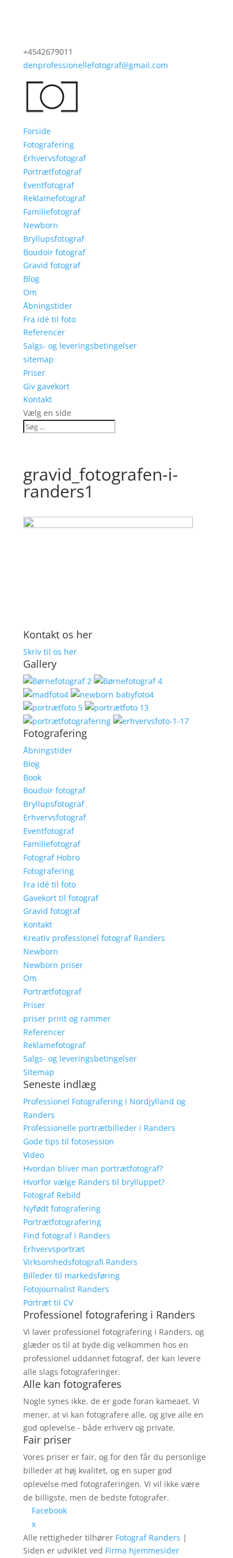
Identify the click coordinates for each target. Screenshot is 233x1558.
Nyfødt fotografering (62, 1208)
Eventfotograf (48, 185)
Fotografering (48, 144)
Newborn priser (53, 965)
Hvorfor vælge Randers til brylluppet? (94, 1182)
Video (33, 1154)
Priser (34, 372)
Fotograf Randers (147, 1537)
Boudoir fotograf (54, 252)
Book (32, 777)
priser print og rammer (67, 1018)
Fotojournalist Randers (66, 1289)
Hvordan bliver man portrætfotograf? (93, 1168)
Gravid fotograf (51, 265)
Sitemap (38, 1072)
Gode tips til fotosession (68, 1141)
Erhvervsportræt (54, 1249)
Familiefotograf (51, 211)
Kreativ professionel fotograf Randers (94, 938)
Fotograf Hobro (51, 857)
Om (30, 292)
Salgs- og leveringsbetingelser (80, 345)
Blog (31, 278)
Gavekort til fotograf (60, 898)
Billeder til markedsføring (71, 1275)
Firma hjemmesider (142, 1551)
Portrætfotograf (52, 171)
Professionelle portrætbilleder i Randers (99, 1127)
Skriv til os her (50, 651)
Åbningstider (47, 305)
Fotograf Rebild (52, 1194)
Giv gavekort (46, 386)
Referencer (44, 332)
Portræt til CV (48, 1302)
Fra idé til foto (49, 319)
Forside (37, 131)
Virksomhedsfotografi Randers (80, 1262)
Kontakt (37, 399)
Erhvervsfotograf (54, 158)
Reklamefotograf (54, 198)
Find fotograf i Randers (66, 1235)
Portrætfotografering (62, 1222)
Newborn (40, 225)
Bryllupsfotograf (53, 238)
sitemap (38, 359)
